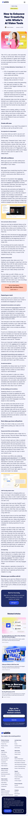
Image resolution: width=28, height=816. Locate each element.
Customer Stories (18, 745)
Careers (16, 795)
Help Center (17, 773)
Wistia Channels (4, 759)
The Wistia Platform (5, 741)
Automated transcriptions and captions (11, 354)
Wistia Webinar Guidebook (20, 762)
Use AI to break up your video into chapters (13, 557)
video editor (15, 180)
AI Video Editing (4, 784)
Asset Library (17, 747)
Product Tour (3, 743)
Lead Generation (4, 772)
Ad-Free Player (4, 756)
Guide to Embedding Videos (20, 766)
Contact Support (18, 780)
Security (16, 785)
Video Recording (4, 780)
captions (14, 344)
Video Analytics (4, 765)
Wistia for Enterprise (5, 792)
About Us (16, 791)
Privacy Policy (8, 724)
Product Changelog (18, 776)
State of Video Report (19, 758)
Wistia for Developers (5, 791)
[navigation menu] (24, 2)
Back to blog (14, 6)
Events (16, 743)
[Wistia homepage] (5, 2)
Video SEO (3, 776)
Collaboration (4, 786)
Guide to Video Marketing (20, 768)
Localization (3, 761)
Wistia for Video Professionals (7, 794)
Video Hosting (4, 752)
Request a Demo (4, 745)
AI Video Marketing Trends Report (14, 67)
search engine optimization (8, 317)
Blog (15, 741)
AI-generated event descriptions (11, 457)
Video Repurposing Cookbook (20, 764)
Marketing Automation (5, 774)
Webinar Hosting (4, 770)
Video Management (5, 758)
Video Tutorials (18, 752)
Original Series (17, 754)
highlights (20, 179)
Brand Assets (17, 793)
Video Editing (3, 782)
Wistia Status (17, 778)
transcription (15, 307)
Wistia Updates (14, 8)
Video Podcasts (4, 763)
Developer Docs (18, 774)
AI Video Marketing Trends (20, 760)
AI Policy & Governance (19, 787)
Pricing (2, 747)
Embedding (3, 754)
